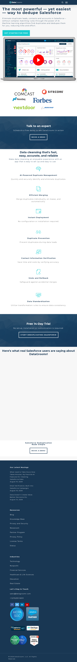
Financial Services (18, 570)
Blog (12, 515)
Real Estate (15, 583)
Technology (15, 561)
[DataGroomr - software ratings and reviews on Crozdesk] (18, 641)
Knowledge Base (17, 519)
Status (13, 546)
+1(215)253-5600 (17, 598)
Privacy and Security (19, 523)
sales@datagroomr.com (20, 594)
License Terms (16, 541)
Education (14, 579)
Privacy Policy (16, 537)
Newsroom (14, 528)
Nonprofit (14, 566)
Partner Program (17, 532)
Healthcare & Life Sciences (22, 575)
